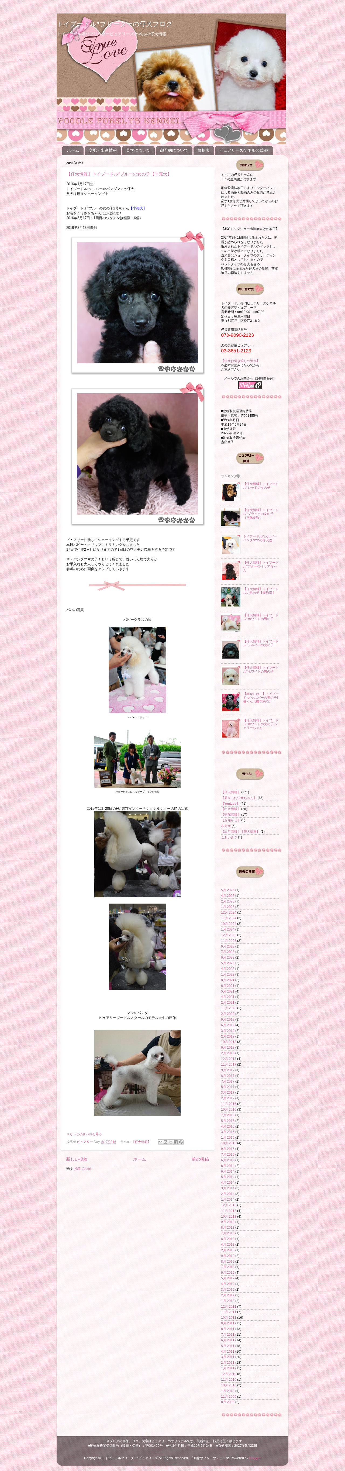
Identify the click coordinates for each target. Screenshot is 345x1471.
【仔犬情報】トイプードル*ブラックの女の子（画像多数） (261, 513)
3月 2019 (227, 1030)
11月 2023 (228, 940)
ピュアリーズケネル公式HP (244, 150)
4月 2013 (227, 1244)
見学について (138, 150)
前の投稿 (200, 1159)
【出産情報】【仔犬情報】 (240, 831)
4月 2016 (227, 1126)
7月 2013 (227, 1233)
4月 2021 (227, 996)
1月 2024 (227, 929)
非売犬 (226, 826)
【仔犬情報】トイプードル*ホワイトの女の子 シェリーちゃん (261, 723)
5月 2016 (227, 1120)
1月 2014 (227, 1199)
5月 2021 (227, 991)
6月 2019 (227, 1025)
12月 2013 (228, 1205)
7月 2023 (227, 951)
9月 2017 (227, 1070)
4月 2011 (227, 1351)
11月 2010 (228, 1379)
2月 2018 (227, 1053)
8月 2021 (227, 980)
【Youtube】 (230, 803)
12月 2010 (228, 1374)
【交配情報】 (230, 814)
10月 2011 (228, 1317)
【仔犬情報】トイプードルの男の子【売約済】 (261, 590)
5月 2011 (227, 1346)
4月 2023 (227, 968)
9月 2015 (227, 1148)
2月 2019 (227, 1036)
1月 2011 (227, 1368)
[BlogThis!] (165, 1142)
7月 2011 (227, 1334)
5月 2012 (227, 1278)
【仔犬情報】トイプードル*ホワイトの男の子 (261, 617)
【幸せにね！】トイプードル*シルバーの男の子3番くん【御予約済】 (261, 697)
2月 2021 (227, 1002)
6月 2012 (227, 1272)
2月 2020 (227, 1013)
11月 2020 (228, 1008)
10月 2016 (228, 1109)
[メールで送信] (160, 1142)
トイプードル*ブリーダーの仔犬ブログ (115, 23)
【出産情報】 (230, 809)
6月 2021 (227, 985)
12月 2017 (228, 1058)
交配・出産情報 (103, 150)
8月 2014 (227, 1165)
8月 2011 (227, 1329)
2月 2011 (227, 1362)
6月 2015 (227, 1160)
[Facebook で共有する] (175, 1142)
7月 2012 (227, 1267)
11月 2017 (228, 1064)
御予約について (174, 150)
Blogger (254, 1458)
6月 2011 (227, 1340)
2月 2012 (227, 1295)
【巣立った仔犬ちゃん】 (239, 798)
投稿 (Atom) (82, 1168)
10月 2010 (228, 1385)
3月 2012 (227, 1289)
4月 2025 (227, 895)
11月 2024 (228, 918)
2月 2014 (227, 1194)
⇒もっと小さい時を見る (84, 1134)
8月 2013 (227, 1227)
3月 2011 (227, 1357)
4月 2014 (227, 1182)
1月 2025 (227, 906)
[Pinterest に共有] (181, 1142)
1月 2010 (227, 1391)
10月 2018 (228, 1041)
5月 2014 (227, 1177)
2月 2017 (227, 1098)
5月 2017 (227, 1086)
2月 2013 (227, 1250)
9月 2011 (227, 1323)
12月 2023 (228, 935)
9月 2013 (227, 1222)
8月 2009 (227, 1402)
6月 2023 (227, 957)
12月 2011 (228, 1306)
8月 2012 (227, 1261)
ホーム (73, 150)
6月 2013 (227, 1239)
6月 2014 (227, 1171)
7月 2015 (227, 1154)
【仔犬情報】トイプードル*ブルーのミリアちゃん (261, 566)
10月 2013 (228, 1216)
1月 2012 (227, 1301)
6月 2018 (227, 1047)
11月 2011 (228, 1312)
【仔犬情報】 (141, 1141)
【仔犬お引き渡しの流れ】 (240, 361)
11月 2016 (228, 1103)
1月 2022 (227, 974)
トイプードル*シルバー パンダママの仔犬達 (261, 538)
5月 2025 (227, 890)
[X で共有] (170, 1142)
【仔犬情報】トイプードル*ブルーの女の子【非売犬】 (119, 174)
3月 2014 (227, 1188)
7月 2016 (227, 1115)
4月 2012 (227, 1284)
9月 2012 (227, 1256)
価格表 (204, 150)
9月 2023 (227, 946)
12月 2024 (228, 912)
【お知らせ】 (230, 820)
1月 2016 (227, 1137)
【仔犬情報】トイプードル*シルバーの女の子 (261, 643)
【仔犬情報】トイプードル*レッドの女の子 (261, 485)
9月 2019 (227, 1019)
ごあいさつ (229, 837)
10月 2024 (228, 923)
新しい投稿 (77, 1159)
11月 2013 (228, 1210)
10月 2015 (228, 1143)
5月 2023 (227, 963)
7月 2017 (227, 1081)
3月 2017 (227, 1092)
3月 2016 (227, 1132)
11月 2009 (228, 1396)
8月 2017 (227, 1075)
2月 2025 (227, 901)
